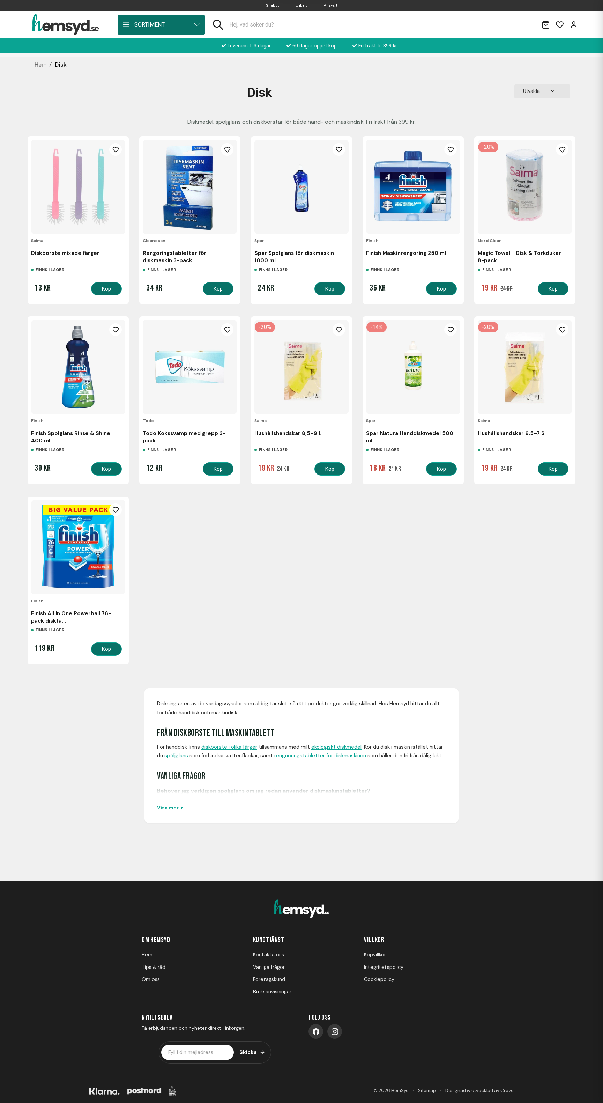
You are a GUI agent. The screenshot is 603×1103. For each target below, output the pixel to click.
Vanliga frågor (269, 967)
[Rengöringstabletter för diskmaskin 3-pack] (190, 187)
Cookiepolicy (379, 979)
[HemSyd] (301, 909)
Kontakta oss (268, 954)
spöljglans (176, 755)
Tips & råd (153, 967)
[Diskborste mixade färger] (78, 187)
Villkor (374, 940)
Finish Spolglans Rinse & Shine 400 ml (70, 437)
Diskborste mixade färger (65, 253)
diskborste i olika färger (229, 746)
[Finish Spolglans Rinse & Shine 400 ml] (78, 367)
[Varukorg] (546, 25)
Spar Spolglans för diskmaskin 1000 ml (294, 257)
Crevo (507, 1091)
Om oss (151, 979)
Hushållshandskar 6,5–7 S (511, 433)
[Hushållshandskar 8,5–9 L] (301, 367)
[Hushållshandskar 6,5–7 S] (525, 367)
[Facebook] (315, 1031)
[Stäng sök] (527, 24)
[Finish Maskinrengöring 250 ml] (413, 187)
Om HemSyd (156, 940)
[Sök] (218, 24)
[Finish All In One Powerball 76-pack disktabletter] (78, 547)
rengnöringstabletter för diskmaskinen (320, 755)
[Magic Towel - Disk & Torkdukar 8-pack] (525, 187)
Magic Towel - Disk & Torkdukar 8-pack (519, 257)
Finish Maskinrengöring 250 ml (406, 253)
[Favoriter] (560, 25)
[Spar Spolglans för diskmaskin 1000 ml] (301, 187)
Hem (147, 954)
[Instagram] (334, 1031)
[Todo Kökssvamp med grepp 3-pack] (190, 367)
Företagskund (269, 979)
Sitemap (427, 1091)
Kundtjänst (268, 940)
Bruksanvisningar (272, 991)
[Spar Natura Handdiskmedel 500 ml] (413, 367)
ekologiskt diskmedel (336, 746)
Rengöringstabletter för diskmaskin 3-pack (175, 257)
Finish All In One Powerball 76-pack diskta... (71, 617)
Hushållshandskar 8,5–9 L (287, 433)
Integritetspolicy (383, 967)
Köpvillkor (375, 954)
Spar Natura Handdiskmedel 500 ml (409, 437)
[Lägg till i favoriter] (115, 149)
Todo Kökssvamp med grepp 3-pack (184, 437)
